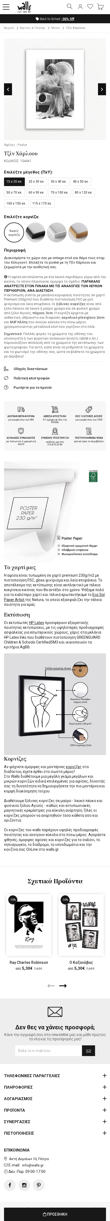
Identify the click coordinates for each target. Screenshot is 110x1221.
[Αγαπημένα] (90, 6)
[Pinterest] (39, 1185)
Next (102, 89)
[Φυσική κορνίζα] (78, 232)
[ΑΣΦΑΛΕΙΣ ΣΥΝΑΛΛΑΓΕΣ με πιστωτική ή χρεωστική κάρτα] (21, 432)
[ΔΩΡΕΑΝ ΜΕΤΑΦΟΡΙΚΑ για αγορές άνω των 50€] (21, 410)
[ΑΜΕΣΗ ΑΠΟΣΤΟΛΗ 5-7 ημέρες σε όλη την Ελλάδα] (55, 410)
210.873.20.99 (55, 444)
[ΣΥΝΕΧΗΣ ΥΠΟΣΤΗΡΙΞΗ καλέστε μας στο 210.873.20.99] (55, 432)
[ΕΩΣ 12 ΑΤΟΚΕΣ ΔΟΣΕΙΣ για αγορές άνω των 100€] (88, 410)
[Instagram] (24, 1185)
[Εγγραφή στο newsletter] (88, 1050)
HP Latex (36, 623)
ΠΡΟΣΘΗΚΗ (56, 1214)
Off (67, 19)
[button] (6, 7)
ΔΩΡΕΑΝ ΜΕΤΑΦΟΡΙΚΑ (21, 416)
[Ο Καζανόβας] (81, 925)
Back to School (56, 19)
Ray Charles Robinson (29, 962)
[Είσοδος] (80, 6)
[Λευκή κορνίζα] (57, 232)
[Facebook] (10, 1185)
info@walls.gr (33, 1165)
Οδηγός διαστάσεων (31, 369)
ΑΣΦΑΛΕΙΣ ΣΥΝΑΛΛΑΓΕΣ (21, 438)
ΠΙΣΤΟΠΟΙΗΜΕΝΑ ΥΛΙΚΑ (89, 438)
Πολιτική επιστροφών (32, 378)
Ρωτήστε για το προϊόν (33, 388)
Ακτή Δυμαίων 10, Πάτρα (29, 1159)
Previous (8, 89)
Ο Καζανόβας (81, 962)
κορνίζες (74, 767)
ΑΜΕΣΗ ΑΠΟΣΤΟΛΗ (55, 416)
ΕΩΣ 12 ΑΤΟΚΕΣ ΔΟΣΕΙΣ (89, 416)
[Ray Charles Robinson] (29, 925)
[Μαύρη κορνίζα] (35, 232)
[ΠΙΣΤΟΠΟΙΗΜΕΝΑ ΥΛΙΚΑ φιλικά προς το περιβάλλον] (88, 432)
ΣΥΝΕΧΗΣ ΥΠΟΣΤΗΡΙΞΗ (55, 438)
